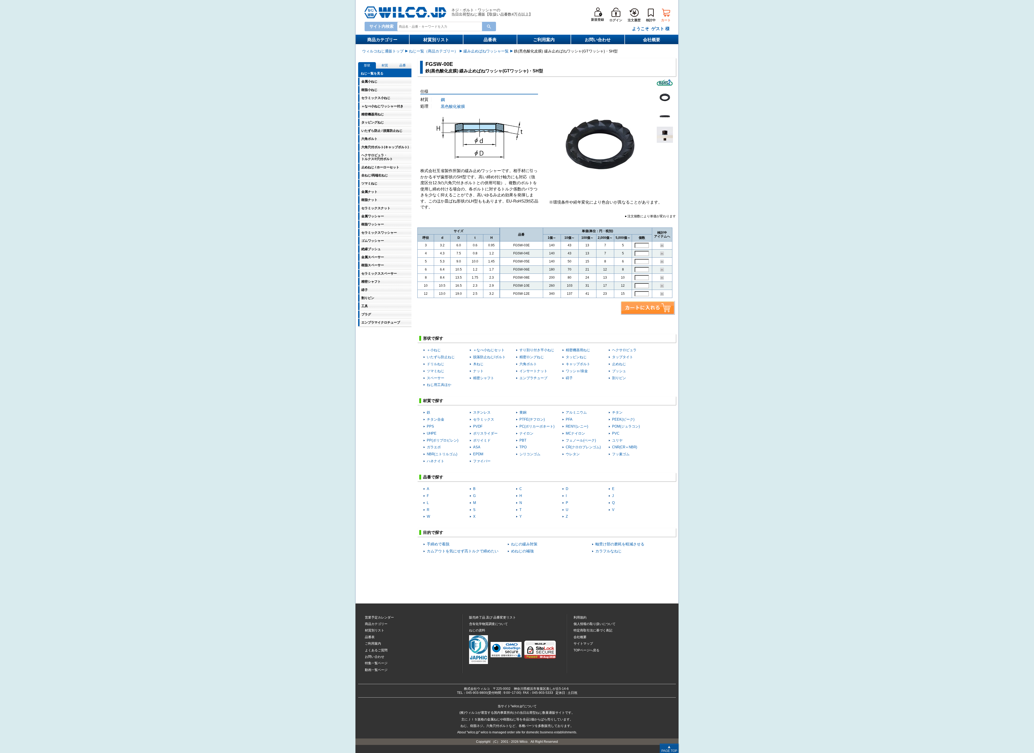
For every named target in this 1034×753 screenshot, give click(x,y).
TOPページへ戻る (586, 650)
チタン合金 (435, 419)
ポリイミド (482, 440)
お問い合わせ (598, 39)
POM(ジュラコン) (626, 426)
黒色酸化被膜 (453, 106)
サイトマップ (583, 643)
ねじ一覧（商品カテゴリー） (433, 51)
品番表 (490, 39)
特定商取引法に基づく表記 (593, 630)
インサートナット (533, 371)
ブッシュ (619, 371)
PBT (522, 440)
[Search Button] (489, 26)
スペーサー (435, 378)
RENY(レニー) (577, 426)
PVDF (478, 426)
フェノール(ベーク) (581, 440)
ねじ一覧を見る (372, 73)
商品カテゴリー (382, 39)
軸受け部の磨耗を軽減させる (619, 544)
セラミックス (483, 419)
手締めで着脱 (438, 544)
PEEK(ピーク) (623, 419)
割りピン (619, 378)
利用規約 (580, 617)
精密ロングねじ (531, 357)
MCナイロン (575, 433)
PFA (569, 419)
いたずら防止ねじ (441, 357)
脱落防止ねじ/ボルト (489, 357)
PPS (430, 426)
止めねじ (619, 364)
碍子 (569, 378)
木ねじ (478, 364)
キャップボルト (578, 364)
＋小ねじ (434, 350)
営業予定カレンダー (379, 617)
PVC (615, 433)
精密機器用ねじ (578, 350)
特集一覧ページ (376, 663)
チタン (617, 412)
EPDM (478, 454)
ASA (476, 447)
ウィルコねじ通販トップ (383, 51)
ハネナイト (435, 461)
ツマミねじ (435, 371)
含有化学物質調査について (488, 624)
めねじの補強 (522, 551)
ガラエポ (434, 447)
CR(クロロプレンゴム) (583, 447)
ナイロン (526, 433)
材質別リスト (436, 39)
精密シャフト (483, 378)
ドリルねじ (435, 364)
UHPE (431, 433)
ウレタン (573, 454)
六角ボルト (528, 364)
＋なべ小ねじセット (489, 350)
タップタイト (622, 357)
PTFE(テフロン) (532, 419)
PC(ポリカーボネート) (536, 426)
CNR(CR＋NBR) (624, 447)
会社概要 (651, 39)
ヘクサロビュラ (624, 350)
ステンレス (482, 412)
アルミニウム (576, 412)
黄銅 (522, 412)
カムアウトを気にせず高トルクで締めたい (462, 551)
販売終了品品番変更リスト (492, 617)
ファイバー (482, 461)
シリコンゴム (529, 454)
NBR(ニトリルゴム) (442, 454)
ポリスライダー (485, 433)
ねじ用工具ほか (439, 385)
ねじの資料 (477, 630)
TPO (523, 447)
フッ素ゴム (621, 454)
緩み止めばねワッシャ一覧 (486, 51)
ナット (478, 371)
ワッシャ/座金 (577, 371)
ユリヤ (617, 440)
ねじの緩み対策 (524, 544)
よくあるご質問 (376, 650)
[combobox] (441, 26)
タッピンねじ (576, 357)
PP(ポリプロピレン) (442, 440)
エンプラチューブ (533, 378)
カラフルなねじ (608, 551)
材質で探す (433, 400)
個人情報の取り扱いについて (595, 624)
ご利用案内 (544, 39)
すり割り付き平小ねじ (536, 350)
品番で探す (433, 477)
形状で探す (433, 338)
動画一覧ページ (376, 670)
